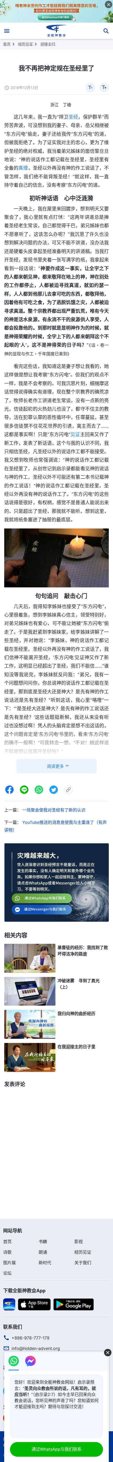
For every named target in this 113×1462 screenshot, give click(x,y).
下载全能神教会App (24, 1290)
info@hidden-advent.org (36, 1348)
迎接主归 (47, 44)
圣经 (73, 117)
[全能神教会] (56, 31)
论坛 (7, 1273)
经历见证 (25, 44)
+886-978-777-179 (30, 1337)
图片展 (9, 1262)
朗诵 (43, 1252)
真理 (23, 168)
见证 (75, 434)
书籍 (43, 1241)
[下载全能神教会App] (9, 1304)
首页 (7, 44)
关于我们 (82, 1262)
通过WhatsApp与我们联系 (56, 1449)
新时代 (45, 1262)
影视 (78, 1241)
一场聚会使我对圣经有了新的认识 (53, 810)
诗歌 (7, 1252)
